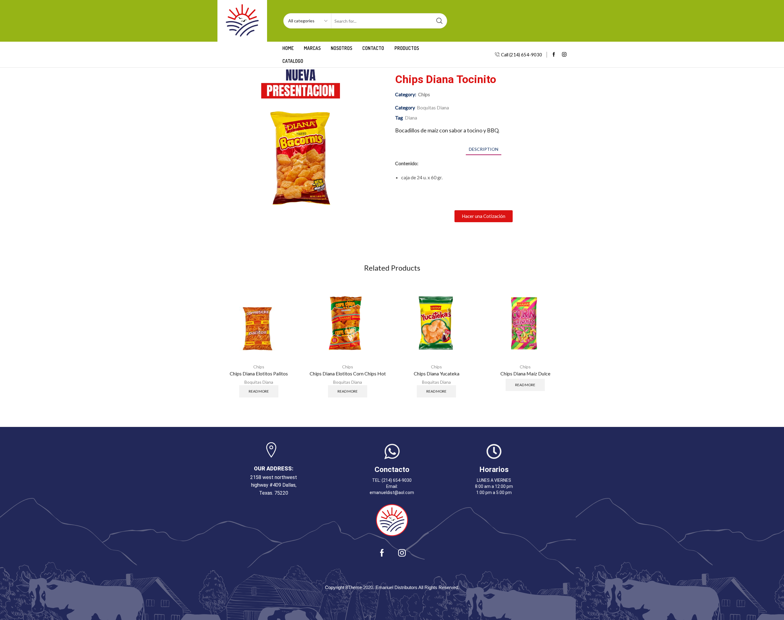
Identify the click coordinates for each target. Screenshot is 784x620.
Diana (411, 117)
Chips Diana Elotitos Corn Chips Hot (348, 373)
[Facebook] (554, 54)
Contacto (373, 48)
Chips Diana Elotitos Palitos (259, 373)
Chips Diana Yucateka (436, 373)
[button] (483, 216)
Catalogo (292, 61)
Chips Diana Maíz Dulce (525, 373)
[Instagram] (564, 54)
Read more (259, 391)
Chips (424, 94)
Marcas (312, 48)
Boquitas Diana (433, 107)
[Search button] (439, 20)
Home (288, 48)
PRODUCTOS (406, 48)
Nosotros (341, 48)
